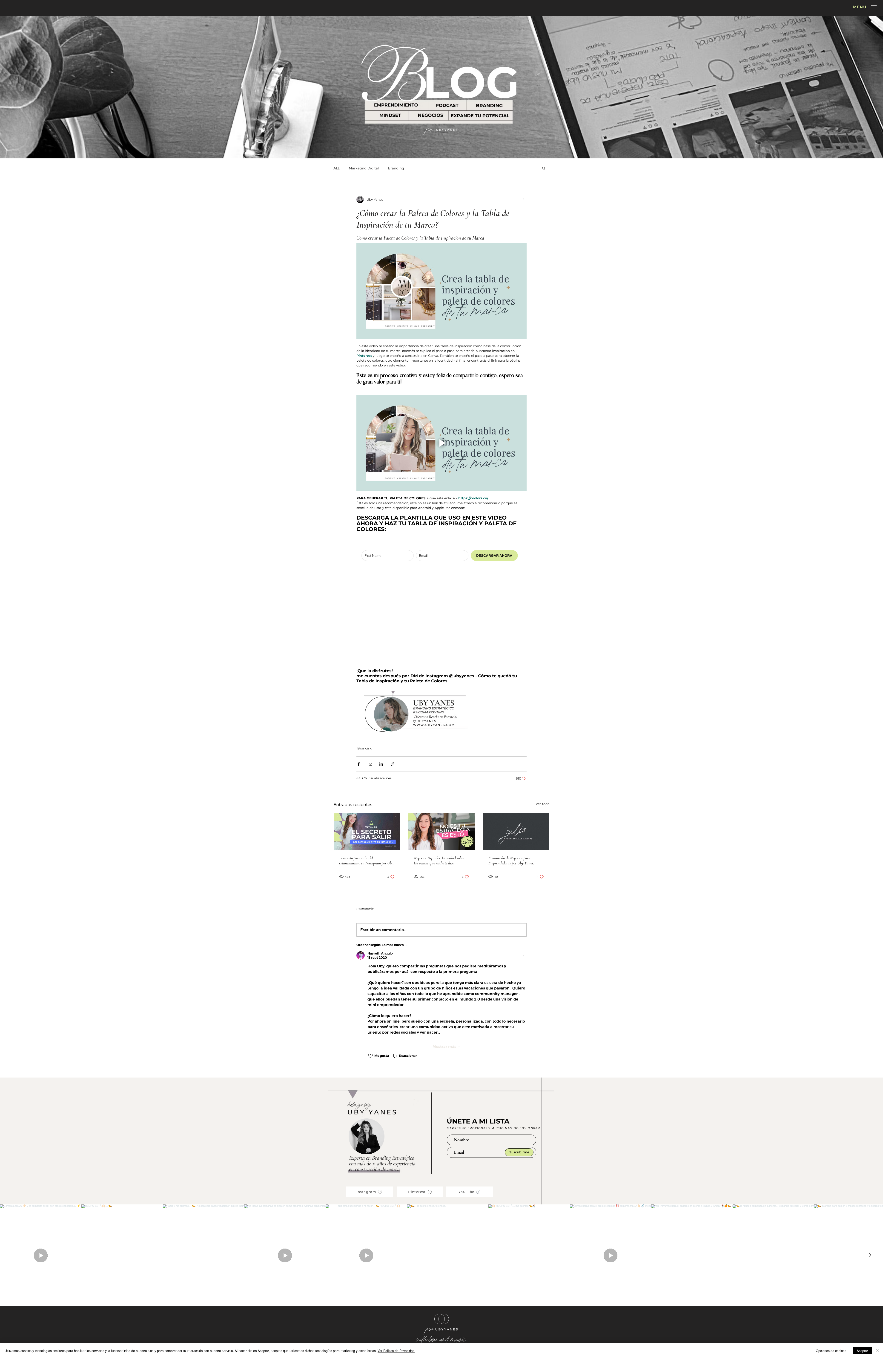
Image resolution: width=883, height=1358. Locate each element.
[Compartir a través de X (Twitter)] (370, 667)
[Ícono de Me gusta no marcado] (370, 959)
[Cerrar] (877, 1350)
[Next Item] (870, 1158)
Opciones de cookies (831, 1350)
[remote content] (441, 552)
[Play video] (441, 443)
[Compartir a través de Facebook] (358, 667)
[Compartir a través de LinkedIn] (381, 667)
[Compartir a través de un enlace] (392, 667)
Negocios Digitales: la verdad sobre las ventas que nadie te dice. (439, 763)
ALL (336, 168)
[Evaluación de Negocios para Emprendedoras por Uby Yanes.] (516, 734)
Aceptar (862, 1350)
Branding (396, 168)
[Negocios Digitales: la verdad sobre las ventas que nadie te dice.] (441, 734)
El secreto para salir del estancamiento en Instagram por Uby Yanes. (366, 763)
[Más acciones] (524, 199)
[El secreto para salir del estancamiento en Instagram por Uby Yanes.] (367, 734)
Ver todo (543, 707)
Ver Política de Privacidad (396, 1350)
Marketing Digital (364, 168)
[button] (874, 6)
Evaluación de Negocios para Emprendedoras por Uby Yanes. (511, 763)
